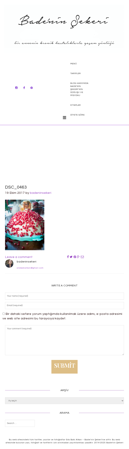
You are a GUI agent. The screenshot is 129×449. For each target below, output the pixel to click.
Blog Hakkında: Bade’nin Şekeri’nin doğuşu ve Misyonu (79, 89)
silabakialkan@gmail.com (30, 268)
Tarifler (75, 73)
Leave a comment (19, 257)
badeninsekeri (40, 192)
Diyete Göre (77, 115)
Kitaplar (75, 105)
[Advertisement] (64, 158)
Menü (73, 64)
